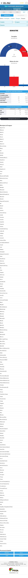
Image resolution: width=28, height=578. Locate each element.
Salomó (1, 440)
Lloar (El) (1, 295)
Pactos (23, 9)
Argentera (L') (2, 169)
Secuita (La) (2, 463)
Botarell (1, 205)
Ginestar (1, 283)
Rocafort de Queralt (4, 428)
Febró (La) (2, 260)
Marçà (1, 302)
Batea (1, 180)
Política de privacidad (4, 564)
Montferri (2, 332)
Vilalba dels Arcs (3, 516)
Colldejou (2, 233)
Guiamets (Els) (2, 290)
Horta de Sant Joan (3, 293)
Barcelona (7, 552)
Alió (0, 150)
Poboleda (2, 385)
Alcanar (1, 134)
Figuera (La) (2, 263)
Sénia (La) (2, 470)
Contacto (5, 563)
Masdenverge (2, 309)
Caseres (1, 226)
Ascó (1, 173)
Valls (1, 504)
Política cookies (11, 564)
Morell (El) (2, 346)
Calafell (1, 215)
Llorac (1, 297)
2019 (4, 12)
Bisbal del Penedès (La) (4, 194)
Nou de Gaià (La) (3, 350)
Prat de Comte (3, 398)
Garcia (1, 279)
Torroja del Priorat (3, 488)
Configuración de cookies (19, 564)
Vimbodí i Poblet (3, 538)
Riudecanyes (2, 421)
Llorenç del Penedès (4, 300)
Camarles (2, 217)
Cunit (1, 247)
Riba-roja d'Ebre (3, 417)
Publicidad (17, 563)
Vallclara (1, 497)
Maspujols (2, 316)
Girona (21, 552)
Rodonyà (1, 433)
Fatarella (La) (2, 258)
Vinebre (1, 541)
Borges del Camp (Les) (4, 201)
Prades (1, 396)
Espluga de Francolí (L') (4, 254)
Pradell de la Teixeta (4, 394)
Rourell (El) (2, 437)
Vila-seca (2, 529)
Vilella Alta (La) (3, 534)
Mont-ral (1, 336)
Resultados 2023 (8, 9)
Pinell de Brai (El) (3, 371)
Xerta (1, 545)
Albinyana (2, 130)
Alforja (1, 148)
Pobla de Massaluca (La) (4, 380)
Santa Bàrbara (3, 444)
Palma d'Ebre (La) (3, 357)
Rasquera (2, 408)
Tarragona (2, 474)
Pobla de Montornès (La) (4, 382)
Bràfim (1, 208)
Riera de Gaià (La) (3, 419)
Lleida (7, 555)
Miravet (1, 323)
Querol (1, 405)
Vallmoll (1, 502)
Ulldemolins (2, 495)
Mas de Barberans (3, 306)
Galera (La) (2, 274)
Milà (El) (1, 320)
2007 (24, 12)
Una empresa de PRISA (14, 569)
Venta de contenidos (11, 563)
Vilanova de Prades (3, 520)
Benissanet (2, 189)
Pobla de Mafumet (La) (4, 378)
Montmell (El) (2, 334)
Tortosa (1, 490)
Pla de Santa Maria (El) (4, 375)
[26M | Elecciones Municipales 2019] (14, 6)
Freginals (1, 272)
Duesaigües (2, 251)
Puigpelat (2, 403)
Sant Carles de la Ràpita (4, 451)
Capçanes (2, 224)
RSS (19, 565)
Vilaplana (2, 525)
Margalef (1, 304)
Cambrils (1, 219)
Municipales (7, 15)
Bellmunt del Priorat (4, 182)
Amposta (1, 162)
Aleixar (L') (2, 143)
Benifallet (2, 187)
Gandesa (1, 277)
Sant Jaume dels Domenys (5, 453)
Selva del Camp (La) (4, 465)
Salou (1, 442)
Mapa (25, 564)
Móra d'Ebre (2, 341)
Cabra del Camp (3, 212)
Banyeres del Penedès (4, 175)
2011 (17, 12)
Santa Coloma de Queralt (5, 447)
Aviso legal (21, 563)
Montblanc (2, 327)
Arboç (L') (2, 164)
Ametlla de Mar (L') (3, 157)
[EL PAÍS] (6, 3)
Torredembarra (3, 486)
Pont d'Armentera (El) (4, 387)
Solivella (1, 472)
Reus (1, 412)
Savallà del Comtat (3, 460)
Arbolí (1, 166)
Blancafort (2, 196)
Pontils (1, 389)
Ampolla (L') (2, 159)
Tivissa (1, 479)
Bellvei (1, 185)
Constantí (2, 238)
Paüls (1, 362)
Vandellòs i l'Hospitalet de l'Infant (6, 506)
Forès (1, 270)
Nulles (1, 352)
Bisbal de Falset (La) (4, 192)
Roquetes (2, 435)
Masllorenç (2, 311)
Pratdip (1, 401)
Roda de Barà (2, 431)
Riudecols (2, 424)
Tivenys (1, 476)
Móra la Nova (2, 343)
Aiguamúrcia (2, 127)
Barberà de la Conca (4, 178)
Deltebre (1, 249)
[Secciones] (1, 3)
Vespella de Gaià (3, 511)
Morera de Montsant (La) (4, 348)
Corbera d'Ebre (3, 240)
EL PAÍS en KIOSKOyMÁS (11, 565)
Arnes (1, 171)
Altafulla (1, 155)
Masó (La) (2, 313)
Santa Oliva (2, 449)
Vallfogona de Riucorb (4, 499)
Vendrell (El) (2, 509)
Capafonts (2, 221)
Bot (0, 203)
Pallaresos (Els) (3, 355)
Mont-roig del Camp (4, 339)
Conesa (1, 235)
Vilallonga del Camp (4, 518)
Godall (1, 286)
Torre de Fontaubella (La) (5, 481)
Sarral (1, 458)
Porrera (1, 391)
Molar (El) (2, 325)
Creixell (1, 244)
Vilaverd (1, 532)
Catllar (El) (2, 231)
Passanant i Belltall (3, 359)
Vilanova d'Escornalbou (4, 522)
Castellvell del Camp (4, 228)
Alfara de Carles (3, 146)
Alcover (1, 136)
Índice (17, 565)
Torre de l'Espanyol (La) (4, 483)
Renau (1, 410)
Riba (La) (1, 414)
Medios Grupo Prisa (14, 573)
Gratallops (2, 288)
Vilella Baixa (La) (3, 536)
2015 (11, 12)
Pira (1, 373)
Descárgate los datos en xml (14, 118)
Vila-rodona (2, 527)
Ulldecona (2, 493)
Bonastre (1, 198)
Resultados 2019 (17, 9)
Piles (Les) (2, 368)
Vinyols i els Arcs (3, 543)
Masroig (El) (2, 318)
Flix (0, 267)
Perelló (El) (2, 366)
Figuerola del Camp (3, 265)
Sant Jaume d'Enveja (4, 456)
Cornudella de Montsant (4, 242)
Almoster (1, 153)
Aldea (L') (2, 139)
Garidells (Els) (2, 281)
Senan (1, 467)
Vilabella (1, 513)
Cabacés (1, 210)
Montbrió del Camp (3, 329)
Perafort (1, 364)
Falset (1, 256)
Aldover (1, 141)
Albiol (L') (2, 132)
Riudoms (1, 426)
